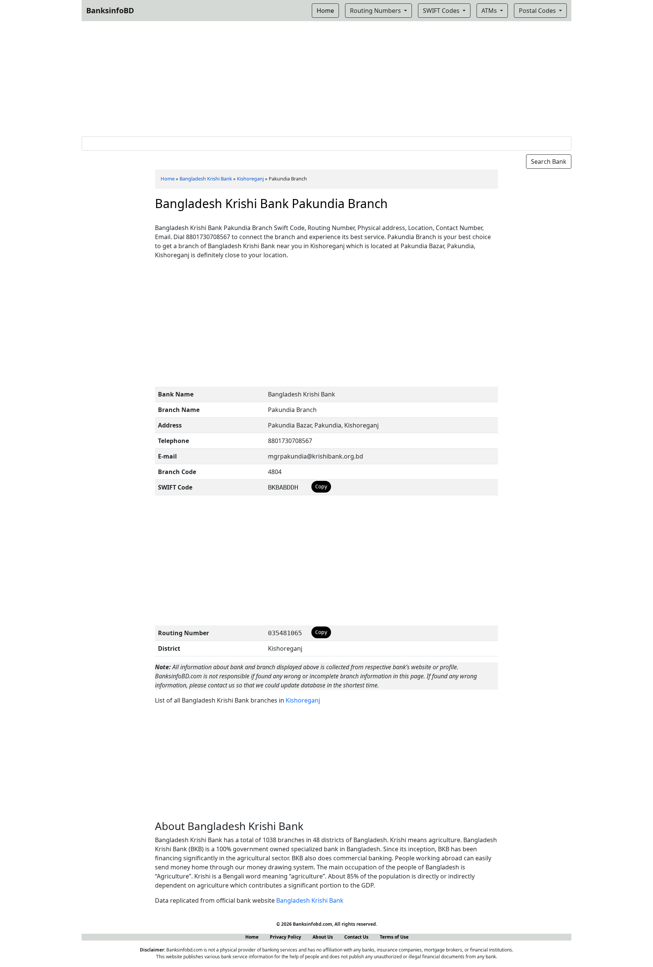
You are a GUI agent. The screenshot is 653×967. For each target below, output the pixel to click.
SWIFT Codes (442, 10)
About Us (323, 937)
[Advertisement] (326, 77)
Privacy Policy (285, 937)
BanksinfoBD (110, 10)
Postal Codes (538, 10)
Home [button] (325, 10)
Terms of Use (394, 937)
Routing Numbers (376, 10)
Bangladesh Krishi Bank (205, 178)
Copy (321, 487)
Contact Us (356, 937)
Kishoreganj (250, 178)
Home (168, 178)
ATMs (489, 10)
